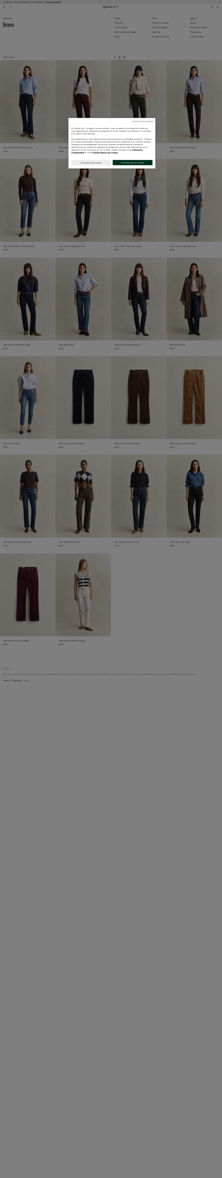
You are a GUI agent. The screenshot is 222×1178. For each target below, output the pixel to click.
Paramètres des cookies (91, 163)
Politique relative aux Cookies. (105, 152)
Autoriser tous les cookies (132, 162)
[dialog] (112, 143)
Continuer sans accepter (143, 121)
